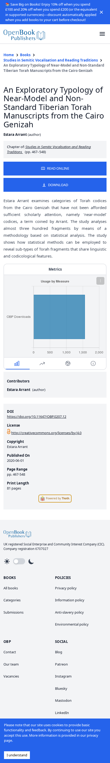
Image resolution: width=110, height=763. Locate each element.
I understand (17, 755)
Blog (58, 652)
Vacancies (11, 676)
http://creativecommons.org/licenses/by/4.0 (46, 432)
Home (8, 54)
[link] (24, 34)
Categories (12, 600)
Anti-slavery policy (69, 612)
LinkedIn (62, 712)
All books (10, 588)
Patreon (61, 664)
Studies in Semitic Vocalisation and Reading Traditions (50, 60)
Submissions (13, 612)
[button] (101, 12)
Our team (11, 664)
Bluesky (61, 688)
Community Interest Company (75, 544)
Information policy (69, 600)
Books (25, 54)
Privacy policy (66, 588)
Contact (9, 652)
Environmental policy (72, 624)
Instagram (63, 676)
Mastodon (63, 700)
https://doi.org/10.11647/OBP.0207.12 (36, 416)
